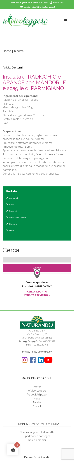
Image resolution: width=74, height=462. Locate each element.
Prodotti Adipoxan (37, 394)
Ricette (19, 51)
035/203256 (30, 341)
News (37, 398)
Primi (11, 204)
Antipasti (13, 198)
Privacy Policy (29, 351)
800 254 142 (58, 2)
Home (7, 51)
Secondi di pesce (17, 217)
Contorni (17, 67)
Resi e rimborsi (37, 440)
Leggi (45, 2)
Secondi (13, 211)
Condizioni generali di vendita (37, 432)
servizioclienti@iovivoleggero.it (39, 7)
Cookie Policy (45, 351)
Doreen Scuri (32, 457)
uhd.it (46, 457)
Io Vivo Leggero (37, 390)
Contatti (37, 406)
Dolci (11, 230)
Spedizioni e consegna (37, 436)
